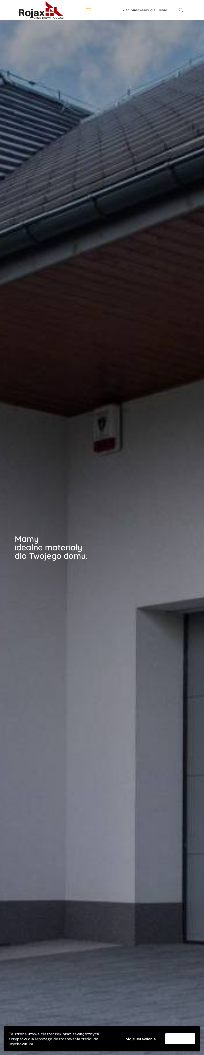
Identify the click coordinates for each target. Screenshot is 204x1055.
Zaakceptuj (180, 1038)
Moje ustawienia (140, 1038)
